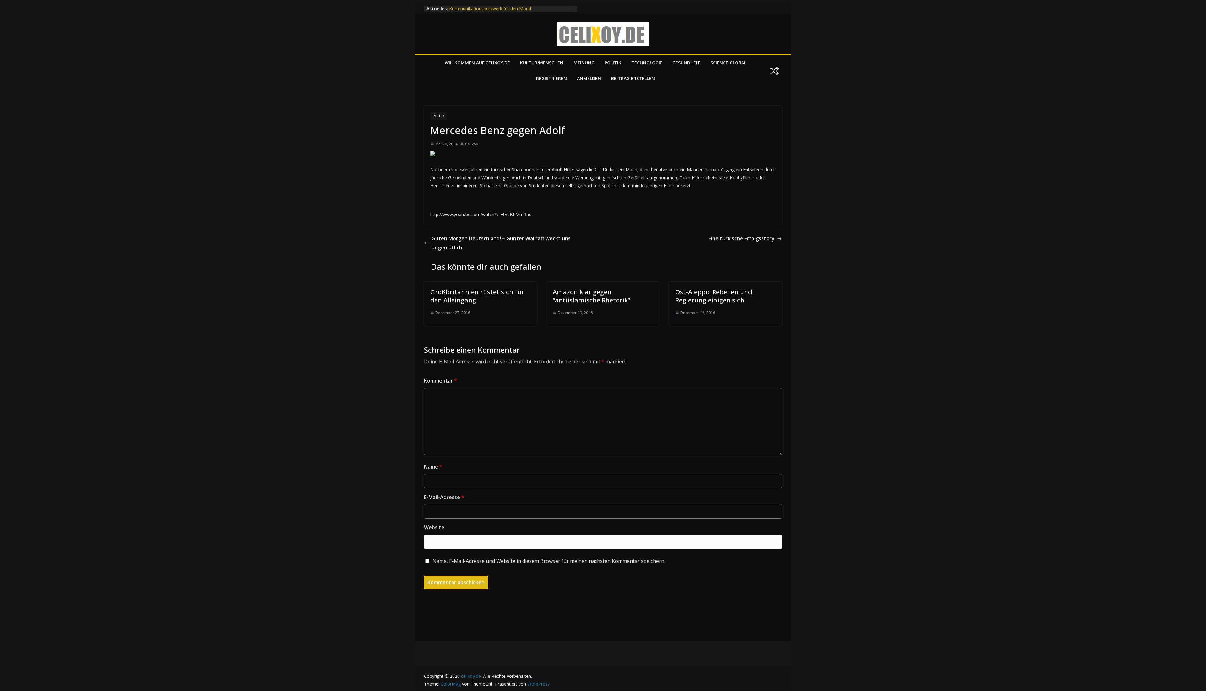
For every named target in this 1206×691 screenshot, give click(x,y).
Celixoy (471, 144)
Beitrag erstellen (633, 78)
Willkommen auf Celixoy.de (477, 63)
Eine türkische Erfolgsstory (741, 238)
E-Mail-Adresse (444, 497)
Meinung (584, 63)
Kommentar (440, 380)
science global (728, 63)
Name (433, 466)
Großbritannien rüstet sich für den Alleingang (477, 296)
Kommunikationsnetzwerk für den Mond (490, 9)
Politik (613, 63)
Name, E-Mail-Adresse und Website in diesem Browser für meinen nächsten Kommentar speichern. (548, 561)
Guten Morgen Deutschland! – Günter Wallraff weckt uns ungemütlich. (501, 243)
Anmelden (589, 78)
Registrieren (551, 78)
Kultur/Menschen (541, 63)
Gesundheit (686, 63)
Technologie (646, 63)
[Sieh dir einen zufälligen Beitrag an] (774, 71)
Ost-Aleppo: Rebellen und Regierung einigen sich (713, 296)
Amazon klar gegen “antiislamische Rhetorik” (591, 296)
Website (434, 527)
